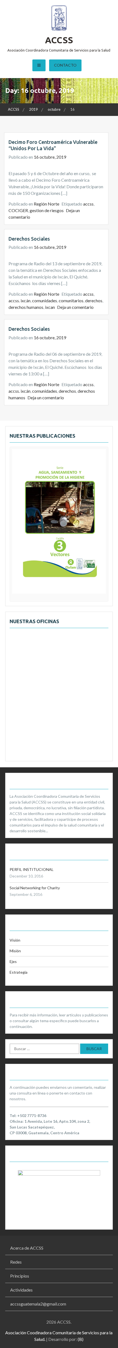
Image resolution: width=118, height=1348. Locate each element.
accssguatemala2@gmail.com (38, 1303)
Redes (16, 1261)
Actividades (21, 1289)
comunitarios (71, 300)
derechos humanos (26, 307)
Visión (15, 940)
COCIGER (18, 210)
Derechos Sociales (29, 238)
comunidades (44, 300)
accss (88, 203)
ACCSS (59, 40)
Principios (19, 1275)
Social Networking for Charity (35, 887)
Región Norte (46, 203)
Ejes (13, 961)
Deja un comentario (75, 307)
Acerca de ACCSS (26, 1247)
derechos (93, 300)
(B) (80, 1339)
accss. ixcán (19, 300)
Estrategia (18, 972)
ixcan (50, 307)
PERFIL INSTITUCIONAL (32, 869)
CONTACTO (65, 65)
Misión (15, 950)
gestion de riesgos (47, 210)
